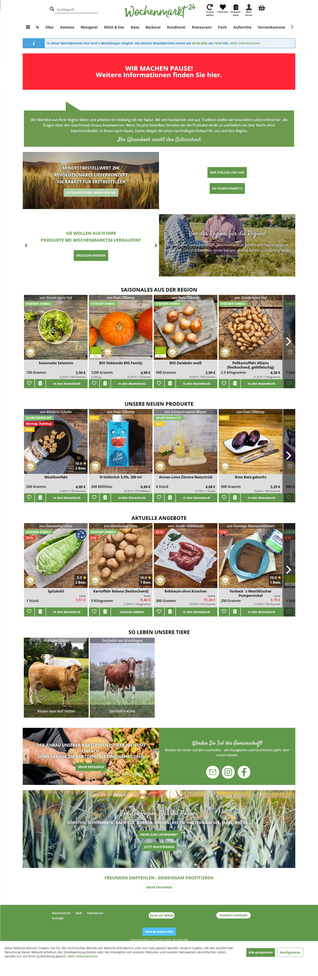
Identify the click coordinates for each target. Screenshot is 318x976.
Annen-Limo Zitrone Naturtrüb (185, 477)
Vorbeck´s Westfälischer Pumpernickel (250, 593)
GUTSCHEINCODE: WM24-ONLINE (91, 192)
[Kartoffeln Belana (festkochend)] (121, 558)
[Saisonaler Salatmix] (56, 330)
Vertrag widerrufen (159, 932)
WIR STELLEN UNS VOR (227, 172)
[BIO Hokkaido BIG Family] (121, 330)
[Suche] (52, 8)
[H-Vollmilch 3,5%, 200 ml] (121, 444)
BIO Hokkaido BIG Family (120, 363)
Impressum (95, 913)
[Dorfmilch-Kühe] (122, 678)
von (56, 297)
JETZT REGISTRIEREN (159, 847)
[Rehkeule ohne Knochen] (185, 558)
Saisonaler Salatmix (56, 363)
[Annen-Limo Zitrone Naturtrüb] (185, 444)
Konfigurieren (290, 952)
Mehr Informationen (245, 43)
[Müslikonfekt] (56, 444)
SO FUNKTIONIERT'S (227, 188)
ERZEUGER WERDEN (91, 255)
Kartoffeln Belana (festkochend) (120, 591)
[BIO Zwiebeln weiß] (185, 330)
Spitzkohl (56, 591)
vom (186, 526)
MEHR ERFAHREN (159, 887)
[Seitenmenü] (28, 27)
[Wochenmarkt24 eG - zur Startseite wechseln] (160, 11)
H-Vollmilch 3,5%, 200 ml (121, 477)
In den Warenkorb (66, 384)
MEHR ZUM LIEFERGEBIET (159, 834)
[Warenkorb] (261, 7)
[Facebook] (241, 772)
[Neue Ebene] (159, 71)
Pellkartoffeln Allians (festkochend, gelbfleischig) (250, 365)
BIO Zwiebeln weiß (186, 363)
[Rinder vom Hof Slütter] (56, 678)
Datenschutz (61, 913)
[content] (91, 756)
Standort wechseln (233, 915)
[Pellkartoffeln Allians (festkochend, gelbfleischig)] (250, 330)
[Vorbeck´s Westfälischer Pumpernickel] (250, 558)
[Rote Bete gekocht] (250, 444)
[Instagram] (228, 770)
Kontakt (58, 918)
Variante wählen (132, 612)
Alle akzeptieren (261, 952)
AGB (79, 913)
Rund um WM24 (161, 915)
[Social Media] (227, 748)
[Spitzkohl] (56, 558)
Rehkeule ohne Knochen (186, 591)
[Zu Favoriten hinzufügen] (29, 383)
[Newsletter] (215, 770)
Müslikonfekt (55, 477)
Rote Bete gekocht (250, 477)
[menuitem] (261, 7)
